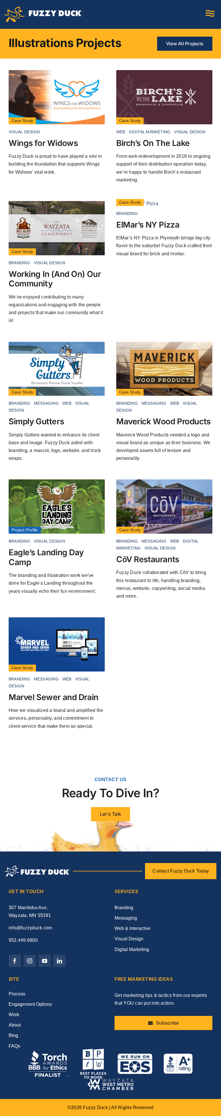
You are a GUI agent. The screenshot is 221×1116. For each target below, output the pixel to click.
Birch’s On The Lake (153, 143)
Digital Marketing (149, 132)
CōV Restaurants (147, 559)
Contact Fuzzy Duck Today (181, 871)
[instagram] (30, 961)
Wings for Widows (43, 143)
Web (120, 132)
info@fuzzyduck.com (30, 927)
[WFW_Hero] (57, 72)
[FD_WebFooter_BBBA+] (178, 1055)
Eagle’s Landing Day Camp (46, 557)
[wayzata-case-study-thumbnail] (57, 203)
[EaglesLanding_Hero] (57, 481)
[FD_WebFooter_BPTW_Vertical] (93, 1051)
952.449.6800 (23, 940)
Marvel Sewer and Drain (53, 697)
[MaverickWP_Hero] (164, 344)
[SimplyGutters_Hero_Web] (57, 344)
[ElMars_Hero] (137, 203)
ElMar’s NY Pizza (147, 225)
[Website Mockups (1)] (164, 481)
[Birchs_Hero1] (164, 72)
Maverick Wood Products (163, 421)
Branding (19, 262)
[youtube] (45, 961)
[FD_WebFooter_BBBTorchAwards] (48, 1052)
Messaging (46, 403)
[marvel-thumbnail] (57, 619)
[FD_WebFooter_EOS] (135, 1055)
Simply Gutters (36, 421)
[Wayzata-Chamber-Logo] (110, 1081)
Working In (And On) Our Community (55, 279)
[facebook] (15, 961)
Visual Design (24, 132)
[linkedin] (60, 961)
